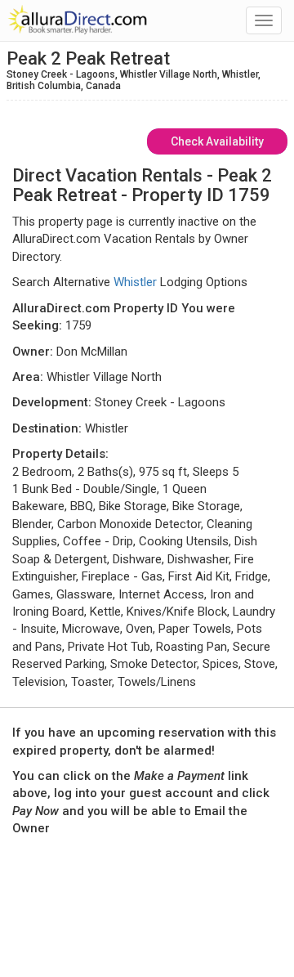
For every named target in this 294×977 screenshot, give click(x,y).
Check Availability (217, 141)
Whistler (135, 282)
